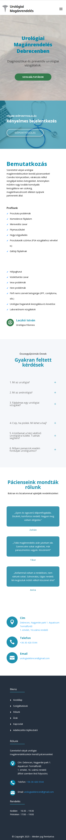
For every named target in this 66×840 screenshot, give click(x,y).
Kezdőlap (17, 699)
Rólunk (16, 711)
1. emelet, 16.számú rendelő (34, 629)
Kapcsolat (18, 723)
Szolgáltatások (20, 705)
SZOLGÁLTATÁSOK (33, 76)
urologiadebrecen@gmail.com (35, 658)
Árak (15, 717)
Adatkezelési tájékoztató (25, 730)
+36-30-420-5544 (28, 642)
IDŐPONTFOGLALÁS (25, 132)
